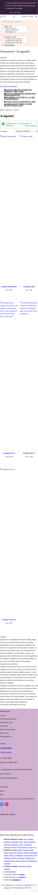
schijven (14, 858)
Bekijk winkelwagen (30, 125)
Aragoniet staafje (29, 286)
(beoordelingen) (25, 12)
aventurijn (7, 842)
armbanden (22, 866)
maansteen (15, 845)
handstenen (33, 853)
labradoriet (31, 842)
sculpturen (21, 858)
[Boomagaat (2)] (15, 32)
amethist (30, 839)
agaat (25, 839)
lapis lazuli (7, 845)
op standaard (18, 855)
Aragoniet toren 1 (29, 453)
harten (6, 855)
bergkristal (14, 842)
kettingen (7, 869)
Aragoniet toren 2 (9, 453)
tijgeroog (7, 847)
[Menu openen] (14, 16)
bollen (20, 850)
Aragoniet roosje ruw (9, 619)
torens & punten (20, 861)
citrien (25, 842)
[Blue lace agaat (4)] (15, 30)
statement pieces (9, 861)
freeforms (26, 853)
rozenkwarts (27, 845)
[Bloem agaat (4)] (15, 28)
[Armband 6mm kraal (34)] (15, 42)
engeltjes (19, 853)
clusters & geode (28, 850)
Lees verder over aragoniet (8, 86)
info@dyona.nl (6, 752)
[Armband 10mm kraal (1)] (15, 39)
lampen (11, 855)
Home (1, 110)
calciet (21, 842)
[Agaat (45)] (15, 26)
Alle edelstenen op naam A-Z (27, 847)
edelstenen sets (29, 858)
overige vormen (28, 855)
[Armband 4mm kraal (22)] (15, 40)
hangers (28, 866)
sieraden (15, 866)
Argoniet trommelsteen (9, 286)
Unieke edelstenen (10, 871)
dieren (6, 853)
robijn (21, 845)
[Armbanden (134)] (15, 37)
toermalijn (14, 847)
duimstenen (12, 853)
